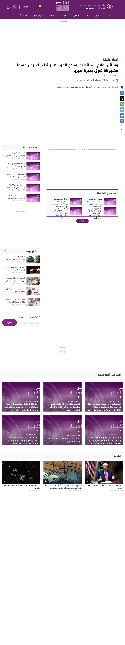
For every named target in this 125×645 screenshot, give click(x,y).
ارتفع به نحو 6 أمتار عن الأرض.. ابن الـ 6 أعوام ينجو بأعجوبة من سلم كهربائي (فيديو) (63, 487)
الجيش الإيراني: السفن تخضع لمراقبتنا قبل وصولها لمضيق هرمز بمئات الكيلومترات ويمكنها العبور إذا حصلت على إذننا (14, 154)
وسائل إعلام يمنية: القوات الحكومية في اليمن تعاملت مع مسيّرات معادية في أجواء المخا (60, 213)
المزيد (23, 15)
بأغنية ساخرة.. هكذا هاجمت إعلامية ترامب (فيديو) (105, 487)
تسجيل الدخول (90, 8)
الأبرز (97, 15)
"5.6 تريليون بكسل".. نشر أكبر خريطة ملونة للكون (22, 487)
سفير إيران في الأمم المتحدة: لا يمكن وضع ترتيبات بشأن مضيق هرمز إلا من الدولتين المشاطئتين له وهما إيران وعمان (14, 186)
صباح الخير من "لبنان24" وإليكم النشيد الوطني (14, 290)
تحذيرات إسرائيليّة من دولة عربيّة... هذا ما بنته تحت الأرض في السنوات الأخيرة (14, 279)
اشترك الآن (102, 8)
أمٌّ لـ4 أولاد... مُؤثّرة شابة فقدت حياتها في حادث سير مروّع (15, 258)
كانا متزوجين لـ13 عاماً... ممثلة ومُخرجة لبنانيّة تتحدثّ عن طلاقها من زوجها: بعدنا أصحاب (15, 300)
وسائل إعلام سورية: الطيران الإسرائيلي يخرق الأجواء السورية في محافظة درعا (60, 203)
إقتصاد (51, 15)
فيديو (76, 15)
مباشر (108, 15)
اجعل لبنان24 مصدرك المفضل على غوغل (96, 80)
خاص (66, 15)
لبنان (87, 15)
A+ (122, 125)
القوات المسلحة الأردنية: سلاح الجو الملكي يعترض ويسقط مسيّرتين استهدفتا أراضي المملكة (93, 213)
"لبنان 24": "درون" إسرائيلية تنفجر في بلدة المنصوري (15, 197)
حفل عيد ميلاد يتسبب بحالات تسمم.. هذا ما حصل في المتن (15, 269)
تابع (82, 221)
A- (122, 130)
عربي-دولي (37, 15)
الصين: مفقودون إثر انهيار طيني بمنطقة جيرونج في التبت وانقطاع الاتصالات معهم (16, 165)
